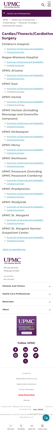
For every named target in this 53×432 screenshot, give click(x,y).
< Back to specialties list (14, 249)
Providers (21, 429)
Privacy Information (26, 389)
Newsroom (8, 301)
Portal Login (42, 429)
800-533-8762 (9, 279)
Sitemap (26, 400)
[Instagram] (15, 356)
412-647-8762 (8, 276)
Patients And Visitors (13, 286)
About (5, 309)
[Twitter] (25, 361)
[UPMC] (12, 5)
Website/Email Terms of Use (26, 379)
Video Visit (31, 429)
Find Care (10, 429)
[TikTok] (36, 355)
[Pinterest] (25, 356)
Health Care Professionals (18, 13)
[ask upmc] (46, 417)
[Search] (43, 5)
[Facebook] (15, 350)
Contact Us (26, 373)
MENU (49, 1)
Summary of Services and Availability (25, 49)
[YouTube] (35, 350)
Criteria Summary (16, 52)
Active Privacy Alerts (26, 395)
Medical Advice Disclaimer (26, 384)
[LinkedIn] (25, 350)
